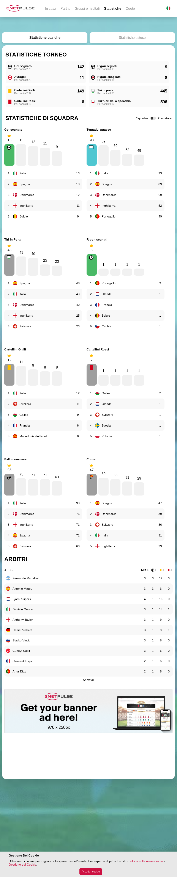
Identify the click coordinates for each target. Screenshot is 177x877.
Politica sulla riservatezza (145, 861)
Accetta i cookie (91, 871)
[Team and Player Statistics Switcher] (153, 118)
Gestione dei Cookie (22, 864)
